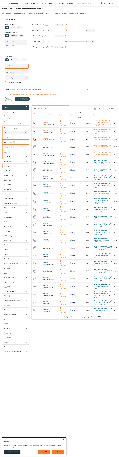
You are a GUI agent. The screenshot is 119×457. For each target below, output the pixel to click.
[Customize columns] (99, 109)
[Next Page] (113, 317)
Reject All (44, 451)
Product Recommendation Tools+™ (29, 9)
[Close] (64, 439)
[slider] (66, 24)
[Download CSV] (95, 109)
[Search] (90, 109)
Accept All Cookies (58, 451)
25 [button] (92, 316)
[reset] (26, 107)
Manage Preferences (12, 451)
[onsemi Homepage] (13, 3)
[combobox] (85, 3)
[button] (96, 3)
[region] (34, 446)
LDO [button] (7, 67)
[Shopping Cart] (106, 3)
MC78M (45, 122)
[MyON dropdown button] (102, 3)
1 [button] (71, 316)
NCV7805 (46, 161)
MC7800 (45, 177)
